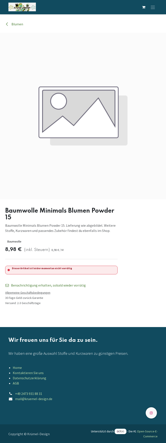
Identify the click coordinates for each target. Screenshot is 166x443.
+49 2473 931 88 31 (28, 393)
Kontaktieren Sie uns (28, 373)
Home (17, 367)
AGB (16, 383)
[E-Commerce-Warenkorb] (143, 7)
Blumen (17, 24)
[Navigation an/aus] (153, 7)
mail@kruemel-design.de (33, 399)
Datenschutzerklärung (29, 378)
